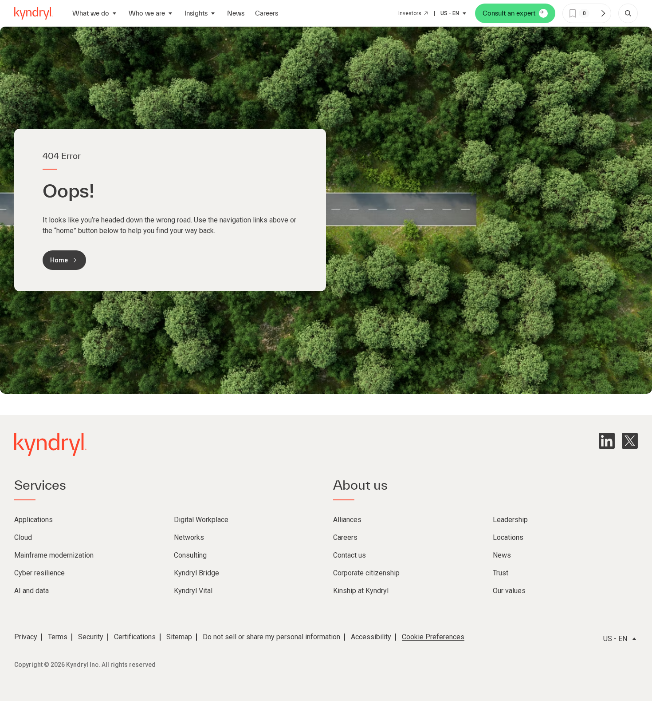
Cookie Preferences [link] (433, 637)
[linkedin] (607, 441)
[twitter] (630, 441)
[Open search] (628, 13)
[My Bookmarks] (603, 13)
